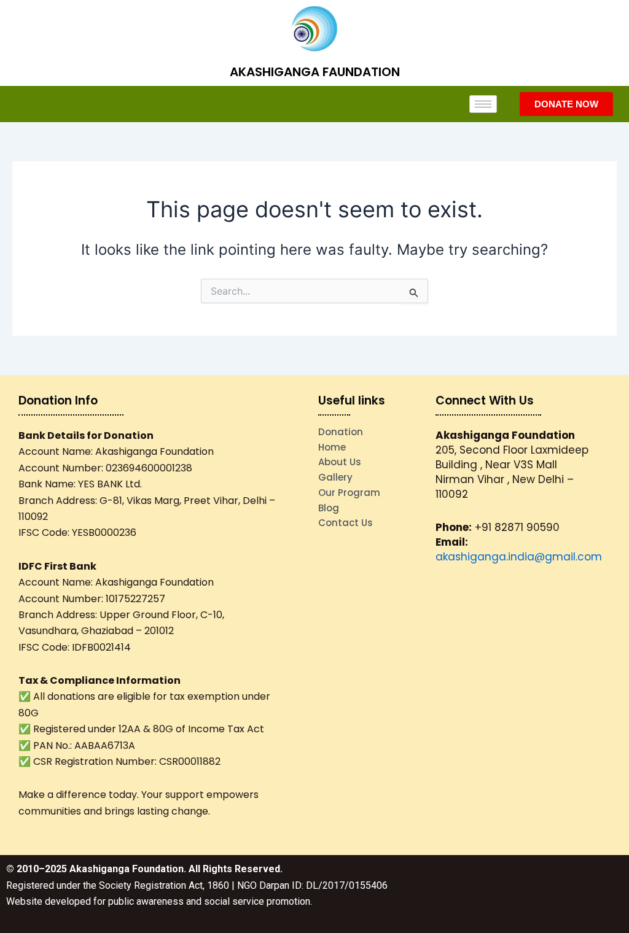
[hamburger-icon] (483, 104)
